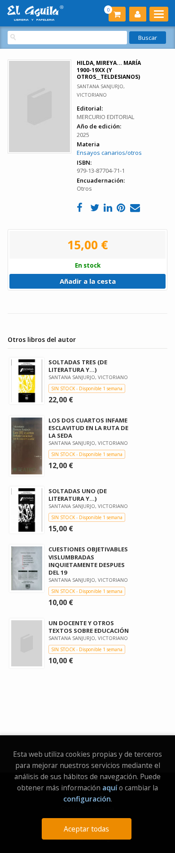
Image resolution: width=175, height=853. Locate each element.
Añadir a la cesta (88, 281)
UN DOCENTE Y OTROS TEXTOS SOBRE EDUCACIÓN (88, 627)
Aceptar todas (86, 829)
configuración (87, 799)
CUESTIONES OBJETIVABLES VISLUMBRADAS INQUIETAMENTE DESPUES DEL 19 (88, 560)
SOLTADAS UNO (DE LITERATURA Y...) (77, 495)
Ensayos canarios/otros (109, 153)
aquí (109, 788)
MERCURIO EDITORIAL (105, 117)
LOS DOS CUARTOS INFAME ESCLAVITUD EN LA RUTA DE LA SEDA (88, 427)
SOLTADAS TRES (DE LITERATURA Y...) (77, 366)
